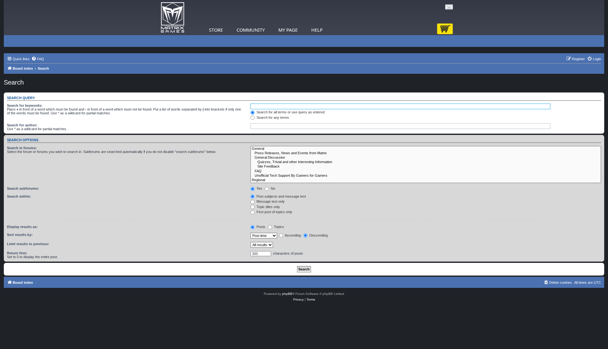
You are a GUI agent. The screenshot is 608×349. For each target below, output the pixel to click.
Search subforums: (23, 188)
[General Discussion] (425, 157)
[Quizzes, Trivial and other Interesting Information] (425, 162)
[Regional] (425, 180)
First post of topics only (274, 212)
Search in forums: (22, 148)
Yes (259, 188)
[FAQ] (425, 171)
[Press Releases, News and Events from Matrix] (425, 153)
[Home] (172, 17)
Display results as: (22, 227)
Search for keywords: (24, 105)
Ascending (292, 235)
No (272, 188)
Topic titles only (268, 207)
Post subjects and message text (281, 196)
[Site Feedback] (425, 166)
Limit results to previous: (28, 244)
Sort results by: (20, 235)
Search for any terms (272, 117)
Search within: (19, 196)
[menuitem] (37, 59)
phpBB (287, 293)
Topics (278, 227)
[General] (425, 149)
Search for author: (22, 125)
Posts (260, 227)
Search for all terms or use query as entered (290, 112)
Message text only (270, 201)
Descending (318, 235)
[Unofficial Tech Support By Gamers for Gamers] (425, 176)
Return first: (17, 253)
